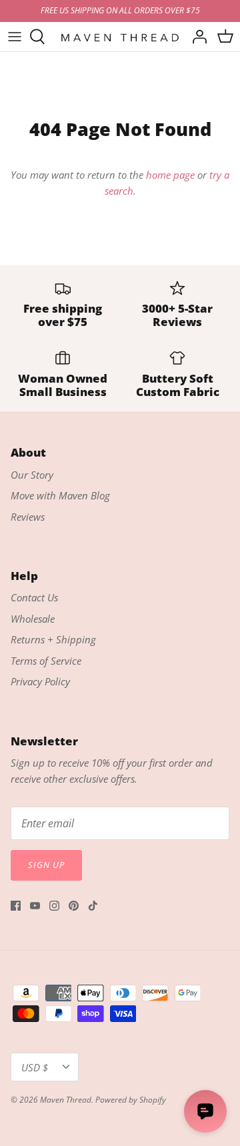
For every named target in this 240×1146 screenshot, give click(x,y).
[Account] (196, 36)
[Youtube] (35, 906)
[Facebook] (16, 906)
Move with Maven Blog (60, 495)
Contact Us (34, 597)
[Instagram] (54, 906)
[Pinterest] (74, 906)
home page (170, 174)
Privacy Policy (40, 681)
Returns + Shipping (53, 639)
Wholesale (33, 618)
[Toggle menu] (14, 36)
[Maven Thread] (120, 36)
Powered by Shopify (130, 1099)
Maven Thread (65, 1099)
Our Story (32, 474)
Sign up (46, 865)
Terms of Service (46, 660)
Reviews (28, 516)
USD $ (34, 1067)
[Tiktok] (93, 906)
